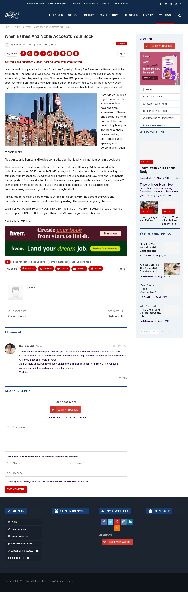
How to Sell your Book (58, 262)
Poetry (148, 15)
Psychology (109, 15)
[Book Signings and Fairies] (149, 207)
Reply (124, 378)
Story (72, 15)
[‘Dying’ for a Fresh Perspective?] (172, 290)
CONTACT (161, 511)
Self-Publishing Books (81, 262)
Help (75, 4)
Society (88, 15)
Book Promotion (20, 262)
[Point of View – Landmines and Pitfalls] (171, 207)
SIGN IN (18, 511)
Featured (56, 15)
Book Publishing (38, 262)
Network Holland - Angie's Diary (39, 581)
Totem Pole (116, 316)
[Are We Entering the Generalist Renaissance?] (172, 269)
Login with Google (68, 409)
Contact (107, 3)
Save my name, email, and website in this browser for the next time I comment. (48, 482)
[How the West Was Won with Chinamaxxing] (172, 248)
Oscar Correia (17, 316)
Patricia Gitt (27, 346)
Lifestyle (130, 15)
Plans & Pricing (35, 3)
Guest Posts (122, 3)
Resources (90, 4)
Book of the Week (57, 4)
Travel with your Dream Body (157, 170)
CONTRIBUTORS (72, 511)
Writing (165, 15)
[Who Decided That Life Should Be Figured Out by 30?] (172, 310)
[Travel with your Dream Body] (160, 152)
